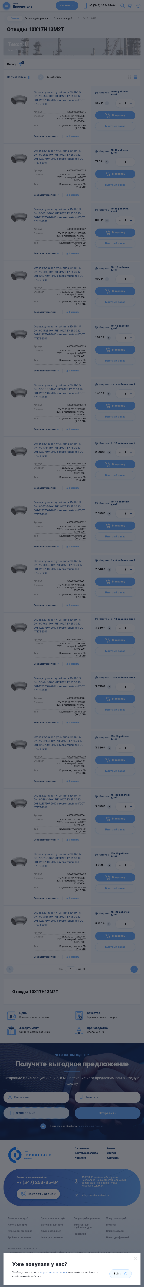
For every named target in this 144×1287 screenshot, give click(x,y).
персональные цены (53, 1272)
